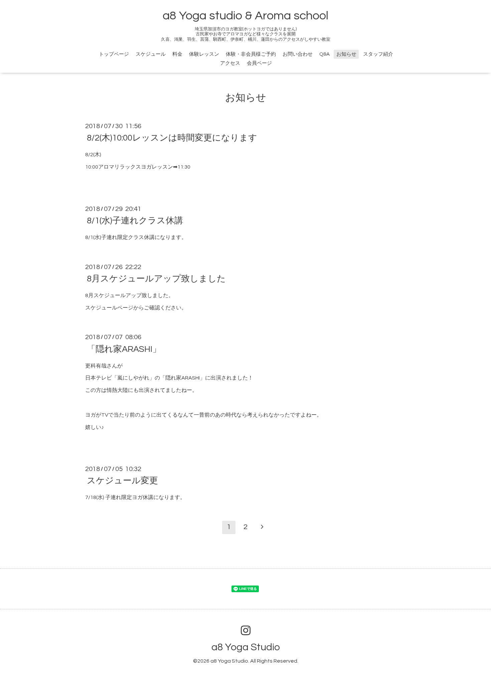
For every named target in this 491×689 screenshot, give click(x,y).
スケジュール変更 (122, 480)
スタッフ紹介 (378, 54)
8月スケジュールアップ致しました (156, 278)
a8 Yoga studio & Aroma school (245, 15)
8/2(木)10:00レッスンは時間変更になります (172, 138)
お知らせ (346, 54)
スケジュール (151, 54)
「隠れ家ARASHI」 (124, 348)
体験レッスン (204, 54)
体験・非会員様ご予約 (251, 54)
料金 (177, 54)
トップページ (114, 54)
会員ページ (259, 63)
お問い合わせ (298, 54)
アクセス (230, 63)
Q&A (324, 54)
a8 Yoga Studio (245, 647)
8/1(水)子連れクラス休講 (135, 220)
